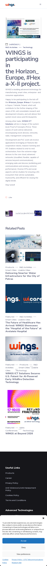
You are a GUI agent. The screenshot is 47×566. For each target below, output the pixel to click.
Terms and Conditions (15, 500)
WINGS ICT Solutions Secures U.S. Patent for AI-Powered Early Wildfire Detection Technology (22, 378)
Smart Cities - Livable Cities (17, 270)
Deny (23, 547)
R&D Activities (11, 47)
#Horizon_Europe (16, 102)
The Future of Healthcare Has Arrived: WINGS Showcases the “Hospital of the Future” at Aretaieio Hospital (23, 327)
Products (9, 267)
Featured (9, 317)
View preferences (23, 554)
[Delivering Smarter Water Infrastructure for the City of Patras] (23, 249)
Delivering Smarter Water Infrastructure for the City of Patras (22, 276)
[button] (43, 518)
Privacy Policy (11, 483)
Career (8, 478)
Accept (23, 541)
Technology (28, 47)
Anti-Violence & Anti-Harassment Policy (20, 489)
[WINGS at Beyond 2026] (23, 405)
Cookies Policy (12, 495)
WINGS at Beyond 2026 (19, 433)
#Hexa (26, 102)
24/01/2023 (14, 44)
